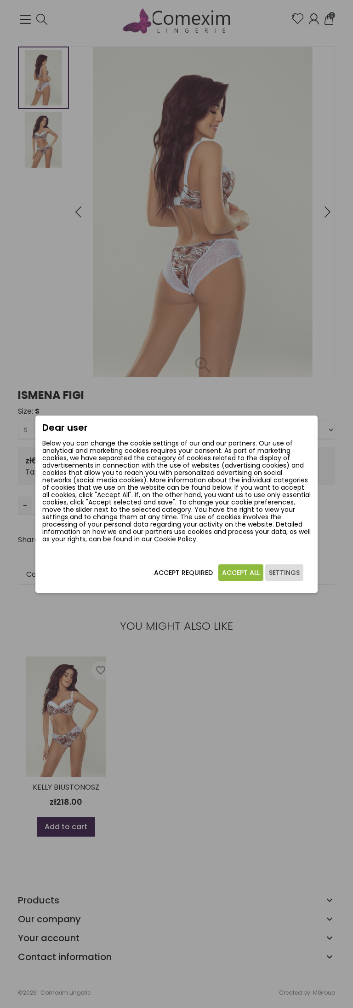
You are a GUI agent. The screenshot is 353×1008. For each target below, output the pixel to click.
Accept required (183, 572)
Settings (284, 572)
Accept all (241, 572)
